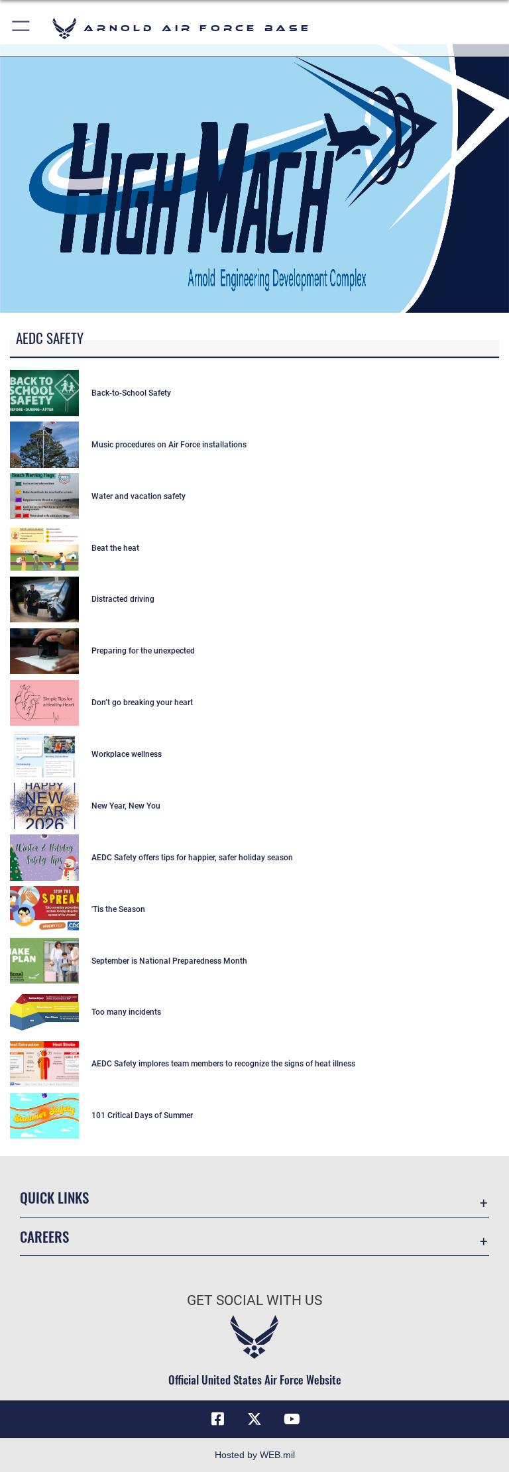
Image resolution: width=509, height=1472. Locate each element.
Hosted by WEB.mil (255, 1454)
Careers (44, 1236)
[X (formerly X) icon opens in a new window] (254, 1419)
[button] (21, 28)
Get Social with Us (254, 1300)
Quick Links (54, 1197)
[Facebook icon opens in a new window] (217, 1419)
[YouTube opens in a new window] (292, 1419)
